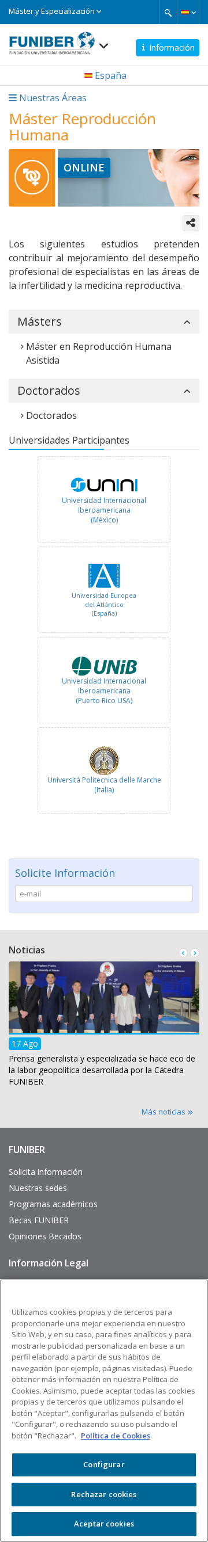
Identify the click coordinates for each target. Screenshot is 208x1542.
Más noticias (164, 1111)
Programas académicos (53, 1204)
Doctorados (51, 415)
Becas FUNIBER (39, 1220)
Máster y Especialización (52, 11)
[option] (104, 501)
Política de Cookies (115, 1435)
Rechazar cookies (103, 1494)
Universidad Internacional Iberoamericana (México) (104, 510)
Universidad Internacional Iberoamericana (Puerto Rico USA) (104, 690)
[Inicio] (52, 39)
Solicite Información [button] (65, 873)
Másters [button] (39, 321)
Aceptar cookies (104, 1523)
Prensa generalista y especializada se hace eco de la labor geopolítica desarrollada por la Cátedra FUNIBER (102, 1070)
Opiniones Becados (45, 1236)
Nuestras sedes (38, 1187)
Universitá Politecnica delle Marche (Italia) (104, 785)
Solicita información (46, 1171)
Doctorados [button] (48, 390)
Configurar (103, 1464)
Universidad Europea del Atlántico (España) (104, 604)
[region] (104, 1410)
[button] (188, 12)
